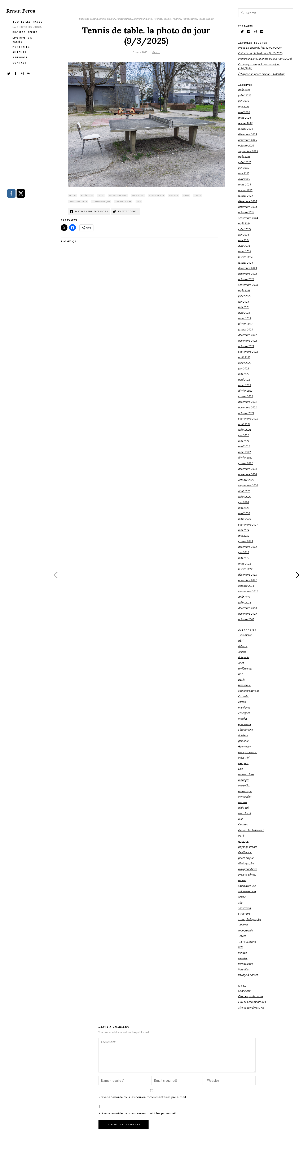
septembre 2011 (248, 591)
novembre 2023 (247, 274)
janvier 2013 (245, 541)
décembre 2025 (247, 134)
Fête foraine (245, 730)
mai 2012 (243, 558)
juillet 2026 (244, 95)
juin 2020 (243, 502)
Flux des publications (250, 996)
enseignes (244, 707)
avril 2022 (244, 379)
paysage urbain (88, 19)
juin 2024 (243, 235)
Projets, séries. (162, 19)
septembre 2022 (248, 352)
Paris (241, 835)
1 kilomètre (245, 635)
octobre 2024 (246, 212)
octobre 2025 (246, 145)
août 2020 (244, 491)
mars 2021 (244, 452)
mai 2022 (243, 374)
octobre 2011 (246, 586)
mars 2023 (244, 318)
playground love (142, 19)
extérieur (87, 195)
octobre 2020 (246, 480)
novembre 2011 (247, 580)
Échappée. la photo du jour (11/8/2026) (261, 74)
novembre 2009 (247, 613)
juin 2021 (243, 435)
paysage (243, 841)
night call (243, 807)
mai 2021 (243, 441)
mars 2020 (244, 519)
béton (72, 195)
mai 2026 (243, 106)
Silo (240, 902)
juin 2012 (243, 552)
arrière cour (245, 668)
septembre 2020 (248, 485)
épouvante (244, 724)
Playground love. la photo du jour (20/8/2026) (265, 59)
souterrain (244, 908)
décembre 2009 (247, 608)
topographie (189, 19)
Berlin (241, 679)
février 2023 (245, 324)
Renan (156, 52)
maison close (246, 774)
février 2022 (245, 390)
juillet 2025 (244, 162)
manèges (243, 780)
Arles (241, 663)
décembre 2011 (247, 574)
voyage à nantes (248, 975)
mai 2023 (243, 307)
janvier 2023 (245, 329)
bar (240, 674)
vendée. (242, 958)
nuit (240, 819)
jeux (101, 195)
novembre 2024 (247, 207)
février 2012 (245, 569)
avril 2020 (244, 513)
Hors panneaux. (247, 752)
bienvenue (244, 685)
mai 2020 (243, 508)
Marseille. (244, 785)
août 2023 (244, 290)
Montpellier (245, 796)
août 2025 (244, 156)
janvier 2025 (245, 195)
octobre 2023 (246, 279)
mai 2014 (243, 530)
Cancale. (243, 696)
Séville (242, 897)
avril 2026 (244, 112)
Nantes (242, 802)
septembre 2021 (248, 418)
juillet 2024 (244, 229)
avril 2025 (244, 179)
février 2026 (245, 123)
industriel (243, 757)
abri (240, 640)
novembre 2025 (247, 140)
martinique (245, 791)
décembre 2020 (247, 469)
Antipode (243, 657)
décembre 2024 (247, 201)
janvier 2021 (245, 463)
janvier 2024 (245, 262)
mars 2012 (244, 563)
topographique (101, 201)
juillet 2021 (244, 429)
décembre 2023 (247, 268)
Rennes (173, 195)
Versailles (244, 969)
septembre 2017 (248, 524)
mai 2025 (243, 173)
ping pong (138, 195)
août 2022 (244, 357)
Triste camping (247, 941)
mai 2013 (243, 535)
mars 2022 (244, 385)
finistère (243, 735)
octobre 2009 (246, 619)
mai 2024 (243, 240)
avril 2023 (244, 313)
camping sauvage (248, 691)
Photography (124, 19)
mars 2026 (244, 117)
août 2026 (244, 90)
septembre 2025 (248, 151)
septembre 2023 (248, 285)
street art (244, 914)
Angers (242, 652)
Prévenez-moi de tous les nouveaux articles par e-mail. (137, 1113)
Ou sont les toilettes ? (251, 830)
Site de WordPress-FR (251, 1007)
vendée (242, 952)
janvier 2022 (245, 396)
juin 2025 (243, 168)
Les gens (243, 763)
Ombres (243, 824)
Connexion (244, 991)
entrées (242, 718)
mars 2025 (244, 184)
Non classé (244, 813)
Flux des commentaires (252, 1002)
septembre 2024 (248, 218)
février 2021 (245, 457)
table (197, 195)
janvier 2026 (245, 129)
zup (139, 201)
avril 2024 (244, 246)
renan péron (156, 195)
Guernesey (244, 746)
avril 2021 (244, 446)
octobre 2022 (246, 346)
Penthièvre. (245, 852)
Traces (242, 936)
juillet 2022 (244, 363)
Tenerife (243, 925)
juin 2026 (243, 101)
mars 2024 (244, 251)
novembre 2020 (247, 474)
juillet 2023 (244, 296)
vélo (240, 947)
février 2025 (245, 190)
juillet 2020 (244, 497)
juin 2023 (243, 301)
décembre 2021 (247, 402)
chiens (242, 702)
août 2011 (244, 597)
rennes (177, 19)
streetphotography (249, 919)
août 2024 (244, 223)
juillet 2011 (244, 602)
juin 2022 (243, 368)
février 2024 (245, 257)
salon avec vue (247, 886)
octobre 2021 (246, 413)
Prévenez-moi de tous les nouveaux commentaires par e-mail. (142, 1097)
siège (186, 195)
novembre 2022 (247, 340)
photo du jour (107, 19)
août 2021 (244, 424)
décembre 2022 (247, 335)
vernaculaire (206, 19)
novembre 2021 (247, 407)
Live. (240, 769)
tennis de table (78, 201)
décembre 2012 (247, 547)
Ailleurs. (242, 646)
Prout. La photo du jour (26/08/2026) (260, 47)
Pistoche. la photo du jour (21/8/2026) (260, 53)
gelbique (243, 741)
